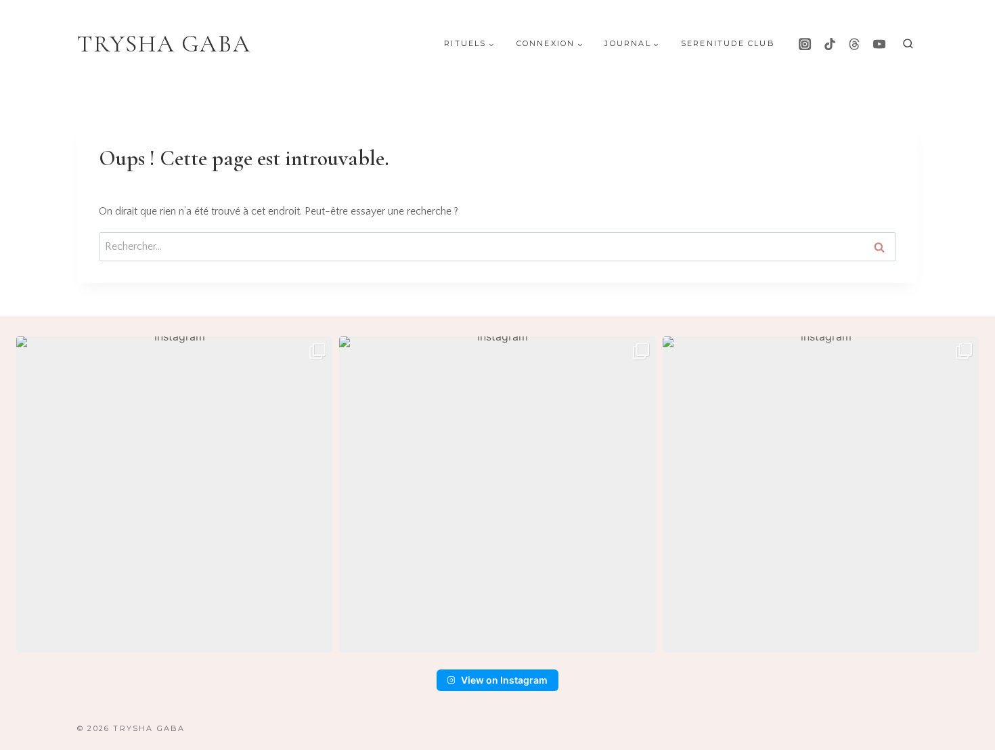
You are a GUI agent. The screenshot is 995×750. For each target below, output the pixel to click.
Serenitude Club (728, 43)
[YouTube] (879, 44)
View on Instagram (504, 680)
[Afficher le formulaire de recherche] (908, 44)
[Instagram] (805, 44)
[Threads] (854, 44)
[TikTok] (830, 44)
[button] (174, 494)
